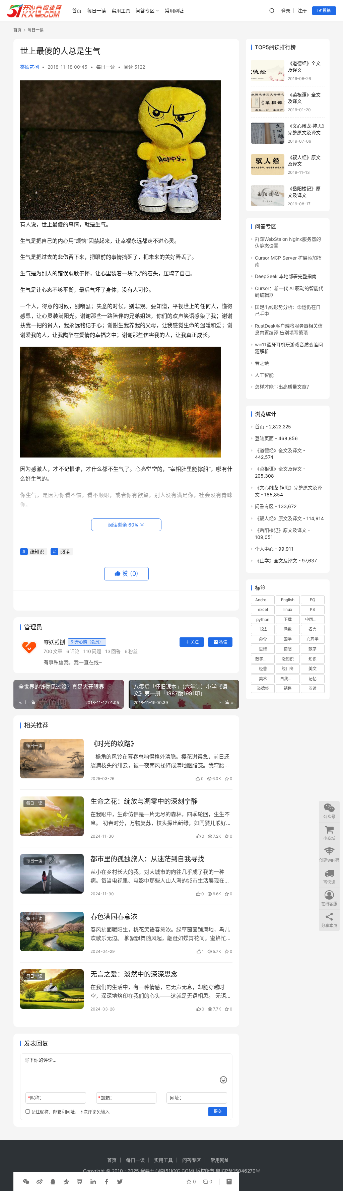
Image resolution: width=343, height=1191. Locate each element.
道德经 (263, 688)
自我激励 (288, 678)
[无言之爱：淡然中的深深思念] (52, 989)
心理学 (312, 639)
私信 (223, 641)
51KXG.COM (179, 1171)
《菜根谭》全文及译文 (278, 469)
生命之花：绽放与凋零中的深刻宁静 (144, 801)
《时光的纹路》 (113, 744)
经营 (263, 668)
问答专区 (145, 10)
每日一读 (96, 10)
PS (312, 609)
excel (263, 609)
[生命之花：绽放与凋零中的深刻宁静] (52, 816)
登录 (285, 10)
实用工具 (121, 10)
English (287, 599)
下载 (288, 619)
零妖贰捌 (29, 67)
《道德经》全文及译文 (278, 450)
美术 (263, 678)
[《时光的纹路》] (52, 759)
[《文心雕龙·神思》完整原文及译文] (267, 133)
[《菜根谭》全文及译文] (267, 102)
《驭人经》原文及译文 (278, 518)
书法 (263, 629)
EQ (312, 599)
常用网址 (174, 10)
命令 (263, 639)
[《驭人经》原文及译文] (267, 164)
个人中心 (264, 549)
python (262, 619)
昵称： (36, 1098)
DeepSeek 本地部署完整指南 (286, 276)
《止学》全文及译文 (276, 560)
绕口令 (288, 668)
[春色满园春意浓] (52, 932)
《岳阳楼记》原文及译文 (280, 530)
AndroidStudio (265, 599)
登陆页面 (264, 438)
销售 (288, 688)
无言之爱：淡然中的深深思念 (134, 974)
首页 (76, 10)
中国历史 (313, 619)
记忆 (312, 678)
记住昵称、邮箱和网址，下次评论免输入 (70, 1111)
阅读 (65, 551)
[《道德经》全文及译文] (267, 70)
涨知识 (37, 551)
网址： (177, 1098)
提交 (218, 1111)
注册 (302, 10)
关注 (195, 641)
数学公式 (263, 658)
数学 (312, 648)
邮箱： (106, 1098)
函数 (288, 629)
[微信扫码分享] (26, 1182)
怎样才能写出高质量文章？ (283, 387)
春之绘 (262, 363)
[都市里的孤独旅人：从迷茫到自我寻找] (52, 874)
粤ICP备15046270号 (238, 1171)
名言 (312, 629)
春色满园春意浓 (113, 917)
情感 (288, 648)
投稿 (326, 10)
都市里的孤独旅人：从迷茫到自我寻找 (147, 859)
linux (287, 609)
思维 (263, 648)
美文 (312, 668)
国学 (288, 639)
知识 (312, 658)
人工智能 (264, 375)
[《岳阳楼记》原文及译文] (267, 195)
